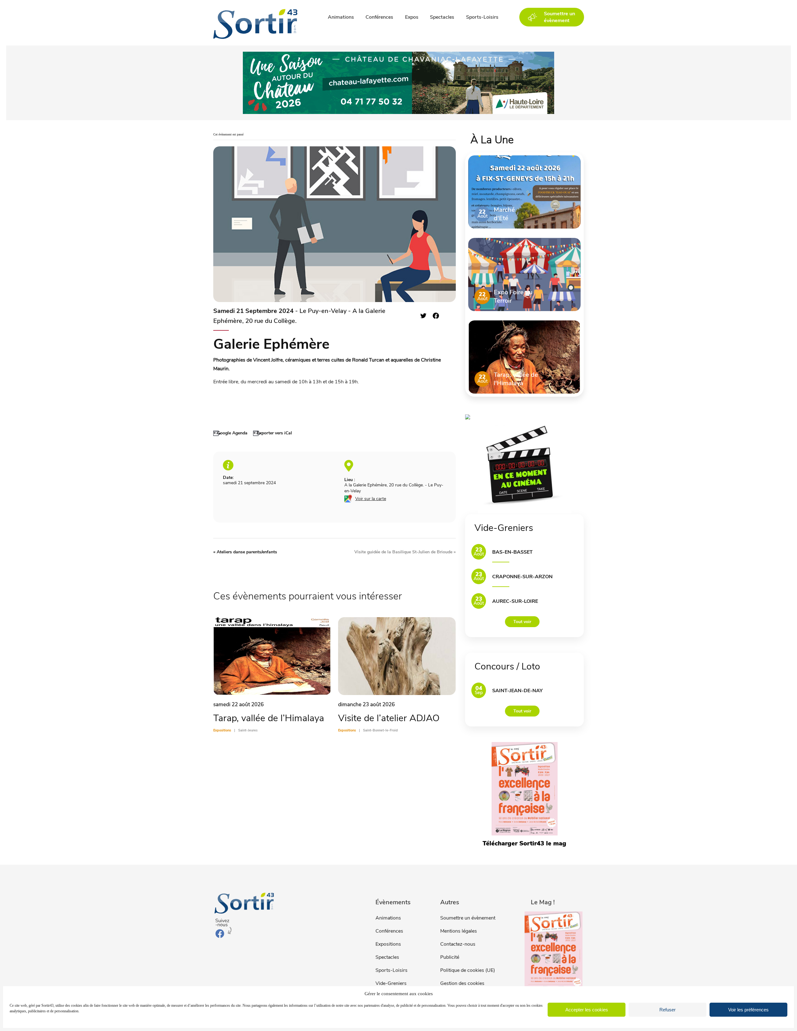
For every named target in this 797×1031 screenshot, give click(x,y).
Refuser (667, 1009)
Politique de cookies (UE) (467, 970)
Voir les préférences (748, 1009)
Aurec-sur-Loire (515, 601)
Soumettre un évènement (467, 918)
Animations (341, 17)
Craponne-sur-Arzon (522, 576)
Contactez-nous (457, 944)
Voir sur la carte (370, 499)
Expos (411, 17)
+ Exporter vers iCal (272, 433)
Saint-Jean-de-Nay (517, 690)
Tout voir (522, 622)
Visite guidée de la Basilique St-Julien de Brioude (405, 552)
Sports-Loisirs (482, 17)
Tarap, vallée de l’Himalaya (268, 718)
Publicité (449, 957)
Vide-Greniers (391, 983)
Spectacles (442, 17)
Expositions (388, 944)
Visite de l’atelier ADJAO (389, 718)
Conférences (379, 17)
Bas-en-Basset (512, 552)
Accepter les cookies (586, 1009)
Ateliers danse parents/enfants (245, 552)
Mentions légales (458, 931)
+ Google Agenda (230, 433)
